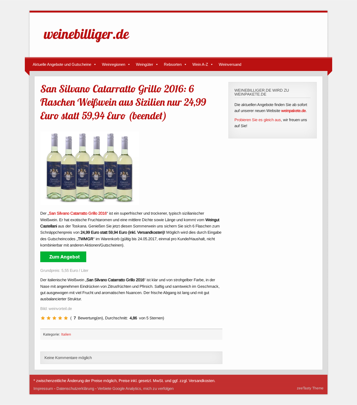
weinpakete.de (293, 110)
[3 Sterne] (54, 318)
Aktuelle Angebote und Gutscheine (62, 64)
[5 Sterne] (65, 318)
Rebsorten (173, 64)
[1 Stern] (42, 318)
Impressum (43, 388)
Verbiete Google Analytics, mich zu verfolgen (135, 388)
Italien (66, 334)
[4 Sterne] (60, 318)
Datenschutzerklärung (75, 388)
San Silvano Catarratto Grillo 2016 (78, 213)
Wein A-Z (200, 64)
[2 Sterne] (48, 318)
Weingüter (144, 64)
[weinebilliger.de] (89, 43)
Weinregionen (113, 64)
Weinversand (230, 64)
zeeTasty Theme (310, 388)
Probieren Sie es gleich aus (257, 120)
